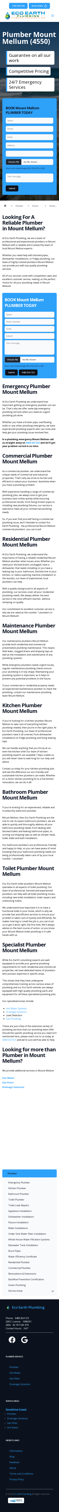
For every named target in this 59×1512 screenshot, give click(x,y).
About (12, 1468)
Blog (11, 1456)
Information (15, 1450)
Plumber (14, 1367)
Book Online (37, 5)
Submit (12, 188)
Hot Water (8, 1078)
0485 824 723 (28, 372)
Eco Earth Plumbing (22, 1494)
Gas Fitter (8, 1082)
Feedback (14, 1462)
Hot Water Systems (16, 1008)
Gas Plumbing (13, 1018)
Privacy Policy (16, 1479)
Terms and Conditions (21, 1473)
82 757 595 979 (21, 1325)
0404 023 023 (33, 442)
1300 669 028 (18, 5)
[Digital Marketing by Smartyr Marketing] (16, 1500)
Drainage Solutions (16, 1011)
